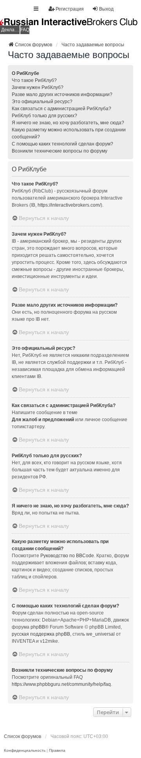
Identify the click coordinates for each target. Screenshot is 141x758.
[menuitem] (24, 750)
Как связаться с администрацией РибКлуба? (61, 108)
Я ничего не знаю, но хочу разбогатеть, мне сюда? (68, 122)
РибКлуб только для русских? (44, 115)
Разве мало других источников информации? (62, 94)
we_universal (100, 634)
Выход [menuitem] (106, 9)
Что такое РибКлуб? (34, 80)
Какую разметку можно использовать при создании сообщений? (69, 133)
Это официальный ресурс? (42, 101)
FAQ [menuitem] (24, 30)
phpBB (38, 627)
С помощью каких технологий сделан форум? (62, 144)
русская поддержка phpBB (41, 634)
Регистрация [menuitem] (70, 9)
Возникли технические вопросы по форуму (59, 151)
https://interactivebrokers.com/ (69, 205)
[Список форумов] (70, 26)
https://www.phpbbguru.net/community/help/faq (61, 684)
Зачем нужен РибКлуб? (37, 87)
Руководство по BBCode (67, 555)
